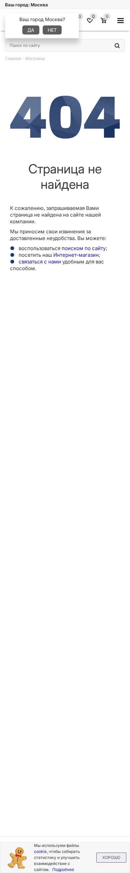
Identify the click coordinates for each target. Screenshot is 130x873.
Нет (52, 30)
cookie (40, 851)
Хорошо (111, 857)
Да (30, 30)
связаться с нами (40, 261)
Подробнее (63, 869)
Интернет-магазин (76, 255)
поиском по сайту (84, 248)
